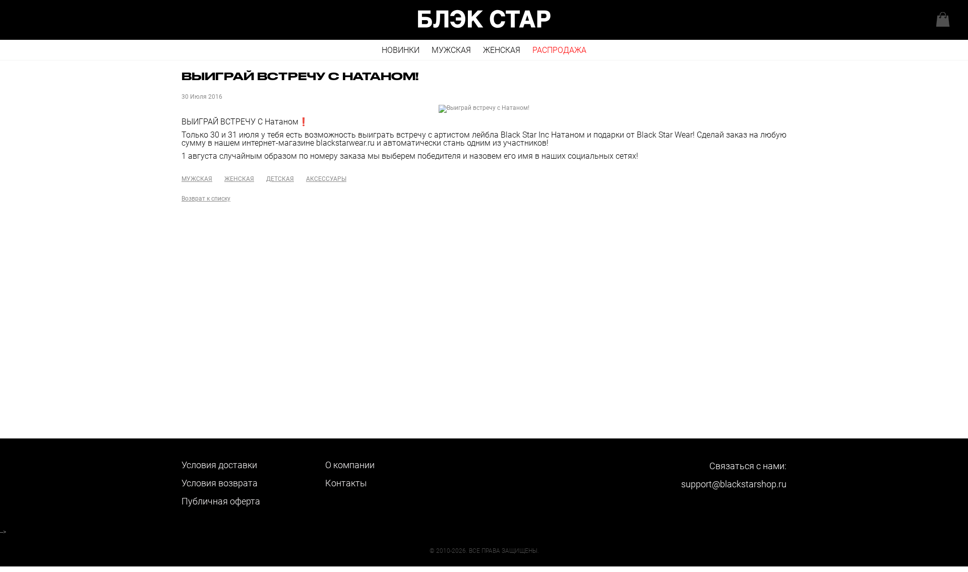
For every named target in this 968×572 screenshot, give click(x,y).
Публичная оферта (221, 501)
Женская (501, 50)
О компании (350, 465)
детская (280, 178)
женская (239, 178)
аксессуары (326, 178)
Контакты (346, 483)
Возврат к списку (206, 198)
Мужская (451, 50)
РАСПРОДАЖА (559, 50)
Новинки (400, 50)
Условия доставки (219, 465)
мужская (197, 178)
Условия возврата (220, 483)
